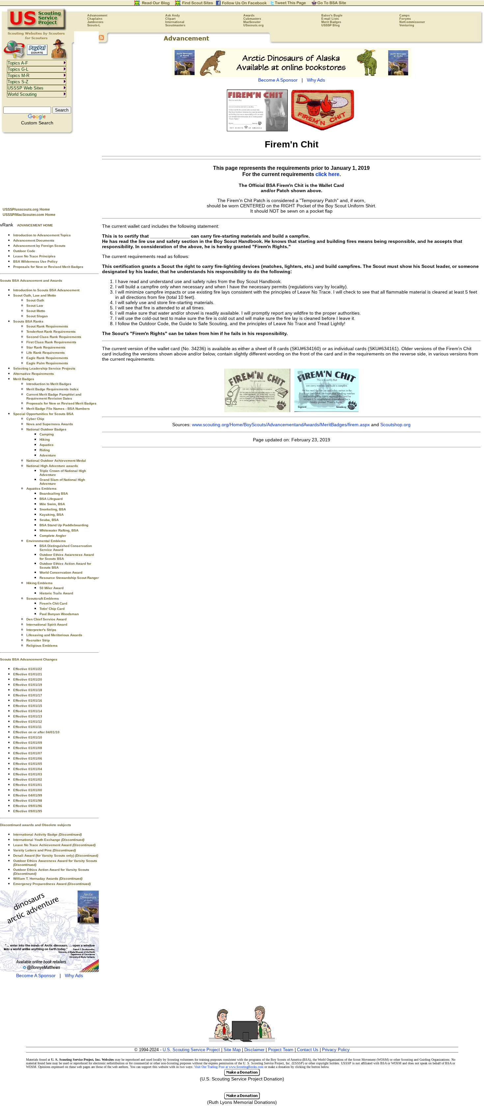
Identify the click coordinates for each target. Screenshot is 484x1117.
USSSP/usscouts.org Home (26, 209)
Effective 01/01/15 (27, 706)
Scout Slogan (37, 316)
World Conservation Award (61, 572)
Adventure (48, 455)
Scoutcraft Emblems (42, 598)
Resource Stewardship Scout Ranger (69, 578)
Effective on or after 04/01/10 (36, 732)
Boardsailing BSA (54, 493)
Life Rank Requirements (45, 352)
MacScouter (252, 22)
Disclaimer (254, 1049)
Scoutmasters (175, 25)
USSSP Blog (330, 25)
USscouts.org (253, 25)
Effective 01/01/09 (27, 742)
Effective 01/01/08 (27, 748)
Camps (404, 15)
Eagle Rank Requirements (47, 358)
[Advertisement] (49, 168)
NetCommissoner (412, 22)
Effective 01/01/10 (27, 737)
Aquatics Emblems (41, 488)
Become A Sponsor (36, 975)
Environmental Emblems (46, 541)
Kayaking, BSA (52, 514)
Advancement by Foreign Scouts (39, 245)
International (174, 22)
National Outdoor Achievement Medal (56, 460)
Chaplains (94, 18)
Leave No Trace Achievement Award (54, 845)
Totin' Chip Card (52, 608)
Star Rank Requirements (46, 347)
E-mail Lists (330, 18)
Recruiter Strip (38, 640)
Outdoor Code (24, 251)
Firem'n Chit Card (53, 603)
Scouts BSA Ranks (28, 321)
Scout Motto (35, 311)
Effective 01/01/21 (27, 674)
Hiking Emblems (39, 583)
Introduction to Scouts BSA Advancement (46, 290)
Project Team (280, 1049)
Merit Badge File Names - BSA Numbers (58, 408)
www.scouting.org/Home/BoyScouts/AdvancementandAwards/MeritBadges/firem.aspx (281, 424)
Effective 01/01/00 (27, 790)
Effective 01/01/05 (27, 764)
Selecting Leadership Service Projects (44, 368)
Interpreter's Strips (41, 630)
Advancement (97, 15)
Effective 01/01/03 (27, 774)
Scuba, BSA (49, 520)
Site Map (232, 1049)
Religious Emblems (42, 645)
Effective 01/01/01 (27, 785)
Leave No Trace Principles (34, 256)
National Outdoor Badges (46, 429)
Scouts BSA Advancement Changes (28, 659)
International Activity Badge (47, 834)
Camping (47, 434)
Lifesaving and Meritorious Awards (54, 635)
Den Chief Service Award (46, 619)
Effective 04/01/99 (27, 795)
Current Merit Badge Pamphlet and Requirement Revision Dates (53, 396)
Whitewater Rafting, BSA (59, 530)
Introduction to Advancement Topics (42, 235)
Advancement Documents (33, 240)
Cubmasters (252, 18)
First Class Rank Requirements (51, 342)
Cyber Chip (35, 419)
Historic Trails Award (56, 593)
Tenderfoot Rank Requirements (51, 331)
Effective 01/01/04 (27, 769)
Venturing (406, 25)
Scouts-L (93, 25)
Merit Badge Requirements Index (52, 389)
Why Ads (74, 975)
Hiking (45, 439)
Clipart (170, 18)
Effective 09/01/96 (27, 806)
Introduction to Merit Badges (48, 384)
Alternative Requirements (33, 374)
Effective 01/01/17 (27, 695)
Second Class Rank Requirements (53, 337)
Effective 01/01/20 (27, 679)
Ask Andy (172, 15)
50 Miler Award (52, 588)
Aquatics (47, 445)
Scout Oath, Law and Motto (34, 295)
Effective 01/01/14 (27, 711)
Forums (405, 18)
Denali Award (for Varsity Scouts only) (55, 855)
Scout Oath (35, 300)
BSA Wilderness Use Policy (35, 261)
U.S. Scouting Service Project (191, 1049)
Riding (45, 450)
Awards (249, 15)
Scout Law (34, 305)
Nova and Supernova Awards (49, 424)
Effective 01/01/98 (27, 800)
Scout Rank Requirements (47, 326)
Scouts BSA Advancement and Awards (31, 280)
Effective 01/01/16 (27, 700)
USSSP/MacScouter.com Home (29, 215)
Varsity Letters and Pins (44, 850)
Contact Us (307, 1049)
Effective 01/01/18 (27, 690)
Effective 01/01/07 (27, 753)
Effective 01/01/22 (27, 669)
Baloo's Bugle (331, 15)
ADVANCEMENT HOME (35, 225)
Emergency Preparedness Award (52, 884)
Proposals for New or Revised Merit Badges (48, 267)
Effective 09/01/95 (27, 811)
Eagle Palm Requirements (47, 363)
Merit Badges (331, 22)
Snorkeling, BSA (53, 509)
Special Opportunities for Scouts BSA (43, 414)
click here (327, 174)
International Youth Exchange (48, 840)
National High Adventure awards (52, 466)
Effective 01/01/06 (27, 758)
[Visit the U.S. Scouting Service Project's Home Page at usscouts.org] (37, 29)
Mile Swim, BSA (52, 504)
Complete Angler (53, 535)
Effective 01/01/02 (27, 779)
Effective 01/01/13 (27, 716)
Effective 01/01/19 (27, 685)
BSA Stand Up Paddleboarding (64, 525)
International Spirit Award (46, 624)
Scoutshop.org (395, 424)
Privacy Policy (336, 1049)
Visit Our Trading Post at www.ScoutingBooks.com (228, 1067)
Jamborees (95, 22)
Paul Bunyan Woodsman (59, 614)
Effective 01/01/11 (27, 727)
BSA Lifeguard (51, 499)
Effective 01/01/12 (27, 721)
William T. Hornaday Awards (47, 878)
